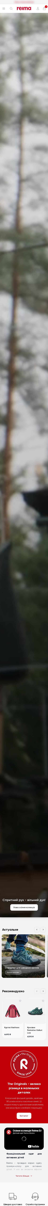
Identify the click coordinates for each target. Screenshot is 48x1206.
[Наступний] (43, 929)
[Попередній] (36, 929)
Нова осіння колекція (24, 907)
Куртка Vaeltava (11, 1027)
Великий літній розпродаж (24, 2)
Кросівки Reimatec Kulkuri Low (34, 1030)
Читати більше (22, 1176)
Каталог (24, 1116)
